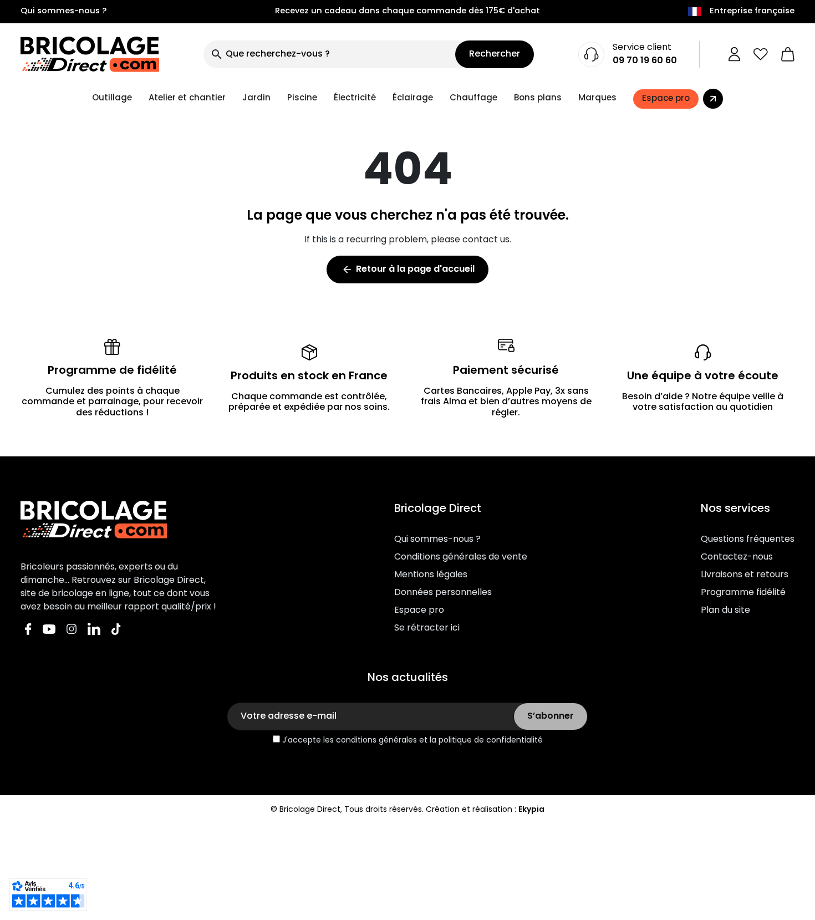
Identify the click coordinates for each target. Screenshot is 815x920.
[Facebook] (28, 629)
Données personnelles (443, 593)
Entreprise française (752, 12)
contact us (486, 240)
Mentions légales (430, 575)
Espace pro (419, 610)
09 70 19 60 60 (645, 61)
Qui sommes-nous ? (63, 12)
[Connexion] (734, 54)
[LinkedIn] (94, 629)
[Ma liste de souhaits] (761, 54)
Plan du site (725, 610)
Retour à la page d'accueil (408, 269)
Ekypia (531, 810)
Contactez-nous (737, 557)
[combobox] (329, 54)
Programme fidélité (743, 593)
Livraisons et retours (744, 575)
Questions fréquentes (747, 539)
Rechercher (494, 54)
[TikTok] (116, 629)
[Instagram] (71, 629)
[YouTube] (49, 629)
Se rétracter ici (427, 628)
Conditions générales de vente (460, 557)
